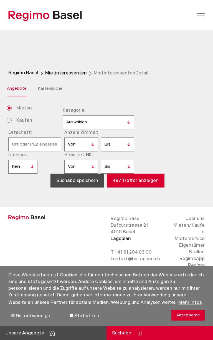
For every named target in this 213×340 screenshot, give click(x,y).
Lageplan (121, 238)
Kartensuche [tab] (50, 88)
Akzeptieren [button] (188, 315)
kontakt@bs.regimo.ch (135, 258)
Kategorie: (74, 110)
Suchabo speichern (77, 180)
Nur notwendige (32, 315)
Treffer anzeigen (136, 180)
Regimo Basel (23, 72)
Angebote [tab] (17, 88)
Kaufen (24, 120)
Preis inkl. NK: (78, 154)
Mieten (24, 108)
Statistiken (86, 315)
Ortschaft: (20, 132)
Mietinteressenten (66, 73)
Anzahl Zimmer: (81, 132)
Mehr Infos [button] (190, 302)
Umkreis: (17, 154)
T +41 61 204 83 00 (131, 252)
